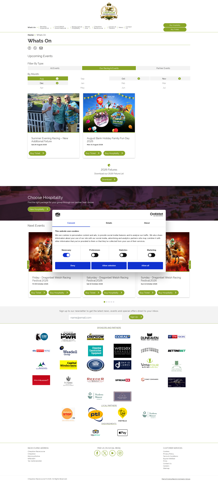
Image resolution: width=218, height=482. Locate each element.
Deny (73, 265)
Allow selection (109, 265)
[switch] (94, 255)
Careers (166, 466)
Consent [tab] (71, 223)
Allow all (145, 265)
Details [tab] (109, 223)
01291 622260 (36, 461)
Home (31, 34)
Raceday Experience (44, 27)
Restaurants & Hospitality (77, 27)
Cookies (166, 451)
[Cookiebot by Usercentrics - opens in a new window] (152, 215)
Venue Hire (87, 27)
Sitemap (166, 468)
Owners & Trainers (112, 27)
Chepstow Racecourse (98, 27)
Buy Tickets (175, 29)
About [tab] (147, 223)
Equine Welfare (169, 458)
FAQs (165, 461)
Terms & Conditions (170, 456)
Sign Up (134, 316)
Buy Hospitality (175, 25)
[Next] (190, 264)
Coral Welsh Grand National (60, 27)
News (121, 27)
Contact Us (129, 27)
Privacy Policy (168, 454)
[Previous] (28, 264)
